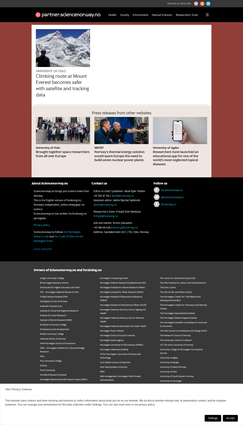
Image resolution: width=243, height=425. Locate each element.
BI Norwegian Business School (54, 282)
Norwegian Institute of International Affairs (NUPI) (123, 304)
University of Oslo (168, 371)
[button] (196, 3)
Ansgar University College (52, 278)
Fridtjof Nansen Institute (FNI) (53, 296)
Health (112, 15)
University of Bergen (169, 362)
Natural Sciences (162, 15)
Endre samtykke (43, 249)
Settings (213, 418)
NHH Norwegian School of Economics (58, 343)
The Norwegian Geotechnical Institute (177, 313)
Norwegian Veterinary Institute (114, 349)
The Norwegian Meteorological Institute (178, 317)
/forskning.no (168, 204)
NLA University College (50, 360)
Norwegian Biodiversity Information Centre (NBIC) (63, 379)
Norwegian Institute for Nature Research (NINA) (122, 287)
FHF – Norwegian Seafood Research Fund (59, 292)
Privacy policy (42, 225)
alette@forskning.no (105, 204)
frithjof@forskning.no (106, 216)
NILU (42, 356)
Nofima (43, 365)
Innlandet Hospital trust (51, 306)
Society (124, 15)
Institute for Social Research (53, 315)
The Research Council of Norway (175, 335)
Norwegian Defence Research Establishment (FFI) (123, 282)
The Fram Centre (168, 287)
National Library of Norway (53, 338)
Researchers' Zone (187, 15)
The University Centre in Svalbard (176, 340)
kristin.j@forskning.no (125, 227)
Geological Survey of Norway (53, 301)
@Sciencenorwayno (172, 197)
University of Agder (169, 357)
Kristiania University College (53, 324)
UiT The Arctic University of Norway (176, 344)
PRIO (102, 371)
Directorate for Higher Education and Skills (60, 287)
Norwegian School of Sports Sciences (117, 335)
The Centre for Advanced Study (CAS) (177, 278)
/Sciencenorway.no (172, 190)
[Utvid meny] (207, 15)
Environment (140, 15)
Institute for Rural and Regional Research (59, 310)
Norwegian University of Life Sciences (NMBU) (121, 344)
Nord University (47, 370)
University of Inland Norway (173, 366)
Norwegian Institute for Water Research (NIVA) (121, 292)
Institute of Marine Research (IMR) (56, 319)
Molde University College (52, 333)
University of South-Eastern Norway (177, 376)
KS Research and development (54, 329)
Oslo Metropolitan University (113, 366)
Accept (230, 418)
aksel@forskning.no (122, 195)
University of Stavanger (171, 380)
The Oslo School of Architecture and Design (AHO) (183, 330)
